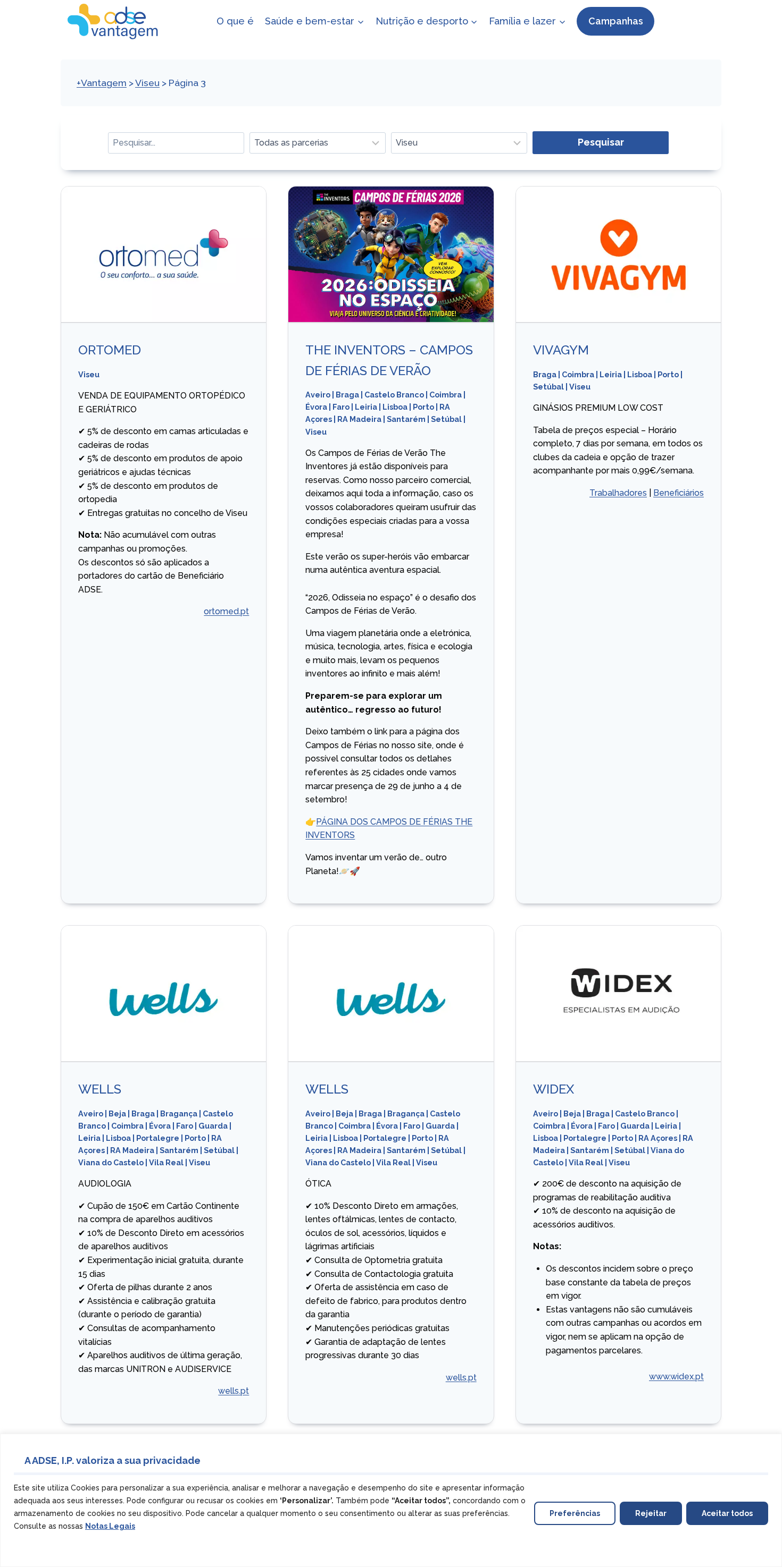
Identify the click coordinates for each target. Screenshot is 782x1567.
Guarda (213, 1125)
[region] (391, 1500)
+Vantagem (102, 82)
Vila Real (166, 1162)
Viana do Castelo (111, 1162)
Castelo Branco (394, 394)
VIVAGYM (561, 350)
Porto (423, 406)
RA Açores (657, 1137)
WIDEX (553, 1089)
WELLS (99, 1089)
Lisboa (394, 406)
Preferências (575, 1513)
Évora (316, 406)
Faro (341, 406)
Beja (117, 1113)
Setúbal (446, 418)
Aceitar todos (727, 1513)
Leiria (366, 406)
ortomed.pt (226, 611)
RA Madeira (359, 418)
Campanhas (615, 21)
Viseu (147, 82)
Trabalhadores (618, 493)
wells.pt (233, 1391)
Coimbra (445, 394)
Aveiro (317, 394)
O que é (235, 21)
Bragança (178, 1113)
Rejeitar (651, 1513)
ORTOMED (109, 350)
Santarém (406, 418)
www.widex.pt (676, 1376)
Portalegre (157, 1137)
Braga (347, 394)
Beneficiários (678, 493)
